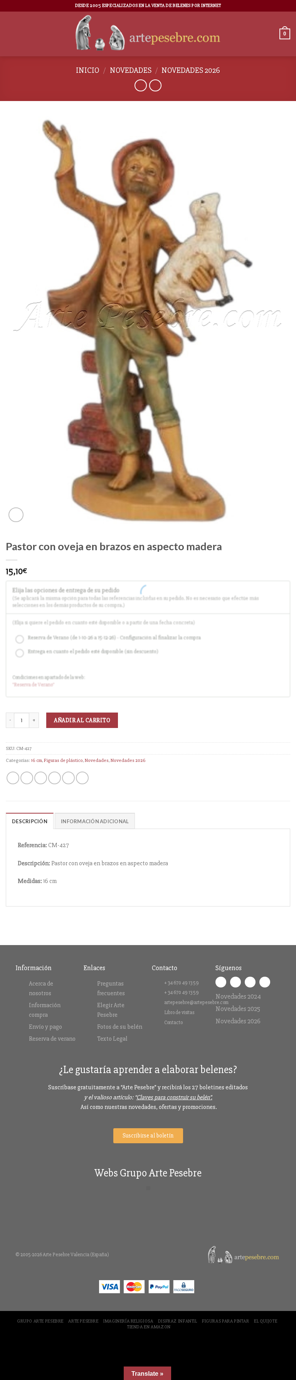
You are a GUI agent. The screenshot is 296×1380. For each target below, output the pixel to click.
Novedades (130, 70)
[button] (148, 1188)
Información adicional (95, 821)
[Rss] (250, 982)
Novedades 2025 (237, 1008)
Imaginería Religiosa (128, 1321)
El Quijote (265, 1321)
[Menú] (10, 33)
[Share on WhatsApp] (13, 778)
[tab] (30, 821)
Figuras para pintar (225, 1321)
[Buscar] (271, 33)
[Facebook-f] (220, 982)
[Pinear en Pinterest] (68, 778)
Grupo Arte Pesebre (40, 1321)
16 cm (36, 760)
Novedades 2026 (190, 70)
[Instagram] (235, 982)
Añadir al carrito (82, 720)
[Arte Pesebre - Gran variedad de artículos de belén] (148, 34)
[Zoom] (16, 514)
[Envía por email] (54, 778)
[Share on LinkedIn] (82, 778)
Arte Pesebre (83, 1321)
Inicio (87, 70)
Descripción (29, 821)
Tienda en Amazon (149, 1327)
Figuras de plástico (63, 760)
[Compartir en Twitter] (40, 778)
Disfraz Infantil (177, 1321)
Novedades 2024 (238, 996)
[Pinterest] (264, 982)
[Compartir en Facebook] (26, 778)
